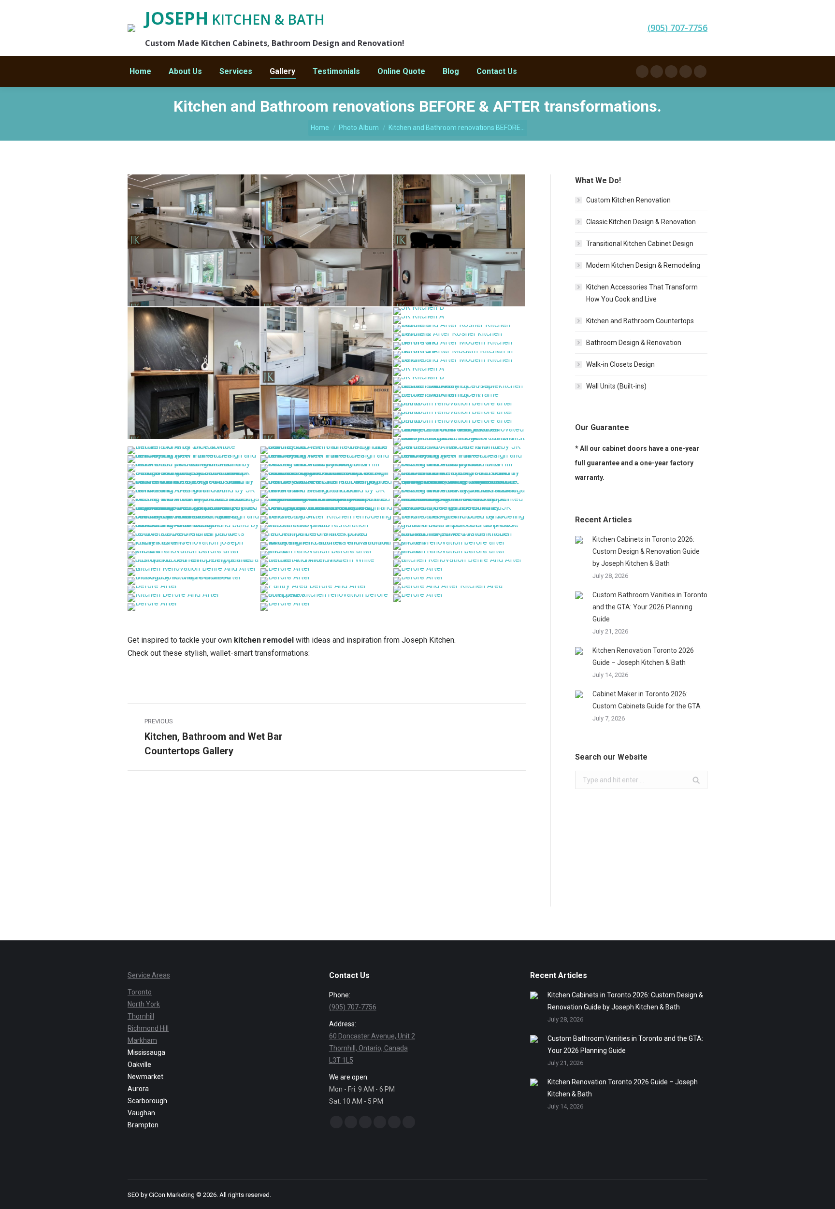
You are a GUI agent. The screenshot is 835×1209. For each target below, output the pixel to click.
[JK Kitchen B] (459, 311)
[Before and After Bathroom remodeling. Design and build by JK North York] (194, 494)
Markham (142, 1040)
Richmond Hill (148, 1028)
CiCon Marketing (172, 1194)
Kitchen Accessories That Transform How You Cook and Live (642, 293)
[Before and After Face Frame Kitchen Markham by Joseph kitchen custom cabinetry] (459, 390)
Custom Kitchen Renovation (628, 200)
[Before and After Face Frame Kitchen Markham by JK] (459, 398)
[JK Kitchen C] (326, 373)
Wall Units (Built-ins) (616, 386)
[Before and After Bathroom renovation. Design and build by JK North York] (326, 494)
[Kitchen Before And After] (194, 598)
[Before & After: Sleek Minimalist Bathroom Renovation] (459, 442)
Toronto (140, 992)
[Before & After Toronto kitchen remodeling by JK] (194, 240)
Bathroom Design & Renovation (633, 342)
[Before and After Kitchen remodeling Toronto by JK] (326, 520)
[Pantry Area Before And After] (326, 590)
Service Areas (149, 975)
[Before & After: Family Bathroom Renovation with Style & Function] (459, 433)
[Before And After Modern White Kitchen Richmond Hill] (326, 564)
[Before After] (326, 572)
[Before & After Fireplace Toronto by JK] (194, 373)
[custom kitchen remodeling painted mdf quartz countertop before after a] (194, 564)
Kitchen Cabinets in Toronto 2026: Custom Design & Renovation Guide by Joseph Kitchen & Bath (646, 551)
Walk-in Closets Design (620, 364)
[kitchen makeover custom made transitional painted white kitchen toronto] (459, 537)
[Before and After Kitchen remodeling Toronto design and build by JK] (459, 520)
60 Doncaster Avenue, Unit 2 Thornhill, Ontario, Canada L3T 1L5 (372, 1048)
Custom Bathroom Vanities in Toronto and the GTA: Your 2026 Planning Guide (649, 607)
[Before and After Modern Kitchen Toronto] (459, 364)
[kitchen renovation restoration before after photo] (326, 529)
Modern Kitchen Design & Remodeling (643, 265)
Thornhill (141, 1016)
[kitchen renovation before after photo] (326, 555)
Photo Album (359, 127)
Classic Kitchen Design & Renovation (641, 222)
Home (320, 127)
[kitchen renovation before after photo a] (194, 555)
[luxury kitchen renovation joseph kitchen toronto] (194, 546)
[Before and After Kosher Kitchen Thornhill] (459, 329)
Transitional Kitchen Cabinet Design (639, 243)
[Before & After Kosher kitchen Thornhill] (459, 337)
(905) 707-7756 (352, 1007)
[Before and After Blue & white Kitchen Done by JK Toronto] (194, 450)
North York (144, 1004)
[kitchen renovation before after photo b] (459, 546)
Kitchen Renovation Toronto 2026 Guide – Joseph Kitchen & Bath (643, 656)
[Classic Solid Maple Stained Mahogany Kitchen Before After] (194, 581)
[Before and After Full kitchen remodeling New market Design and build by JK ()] (194, 459)
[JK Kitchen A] (459, 320)
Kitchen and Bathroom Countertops (640, 321)
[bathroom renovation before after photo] (459, 407)
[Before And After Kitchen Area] (459, 590)
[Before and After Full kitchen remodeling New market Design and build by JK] (326, 459)
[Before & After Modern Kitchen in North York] (459, 355)
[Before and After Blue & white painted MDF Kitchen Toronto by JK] (459, 450)
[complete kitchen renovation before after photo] (326, 598)
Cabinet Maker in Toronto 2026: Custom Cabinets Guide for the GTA (646, 700)
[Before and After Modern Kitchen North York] (459, 346)
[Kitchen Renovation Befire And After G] (459, 564)
